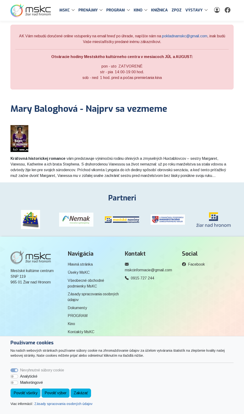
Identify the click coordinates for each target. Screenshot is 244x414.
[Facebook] (228, 10)
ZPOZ (177, 10)
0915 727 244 (142, 278)
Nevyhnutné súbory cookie (42, 370)
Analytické (28, 376)
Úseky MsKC (79, 272)
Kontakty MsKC (81, 332)
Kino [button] (138, 10)
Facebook (196, 264)
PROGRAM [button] (115, 10)
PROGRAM (77, 316)
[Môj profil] (217, 10)
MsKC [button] (64, 10)
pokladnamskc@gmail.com (184, 36)
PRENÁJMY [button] (88, 10)
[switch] (14, 376)
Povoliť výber (55, 393)
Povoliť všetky (25, 393)
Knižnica (159, 10)
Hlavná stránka (80, 264)
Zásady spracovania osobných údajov (63, 404)
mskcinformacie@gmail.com (148, 270)
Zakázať (81, 393)
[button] (74, 10)
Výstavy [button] (194, 10)
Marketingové (31, 382)
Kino (71, 324)
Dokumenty (77, 308)
